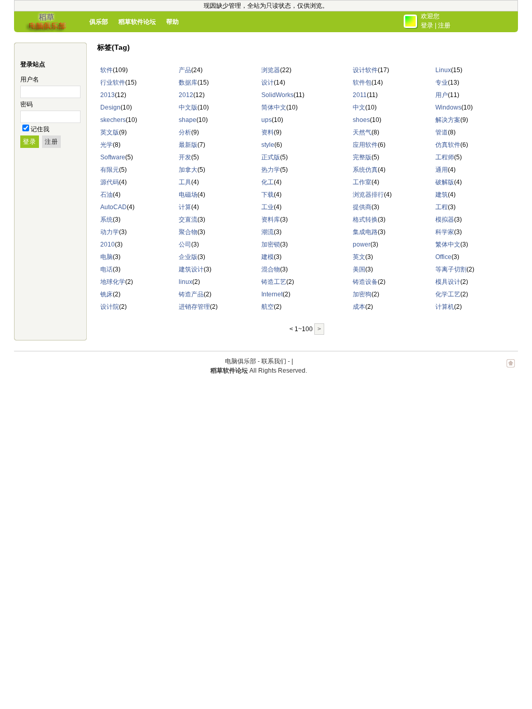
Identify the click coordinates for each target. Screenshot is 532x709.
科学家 (444, 232)
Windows (448, 107)
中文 (359, 107)
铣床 (106, 294)
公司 (185, 244)
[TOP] (510, 368)
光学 (106, 144)
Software (112, 157)
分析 (185, 132)
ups (266, 120)
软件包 (362, 82)
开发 (185, 157)
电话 (106, 269)
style (267, 144)
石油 (106, 194)
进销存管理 (194, 306)
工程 (441, 207)
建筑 (441, 194)
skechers (113, 120)
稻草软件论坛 (137, 21)
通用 (441, 169)
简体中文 (273, 107)
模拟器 (444, 219)
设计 (267, 82)
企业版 (188, 257)
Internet (272, 294)
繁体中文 (447, 244)
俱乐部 (98, 21)
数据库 (188, 82)
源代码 (109, 182)
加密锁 (270, 244)
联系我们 (273, 361)
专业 (441, 82)
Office (443, 257)
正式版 (270, 157)
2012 (186, 95)
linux (185, 281)
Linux (443, 70)
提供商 (362, 207)
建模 (267, 257)
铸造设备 (365, 281)
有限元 (109, 169)
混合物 (270, 269)
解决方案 (447, 120)
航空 (267, 306)
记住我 (40, 129)
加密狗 (362, 294)
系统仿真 (365, 169)
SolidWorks (277, 95)
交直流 (188, 219)
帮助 (172, 21)
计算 (185, 207)
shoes (361, 120)
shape (187, 120)
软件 (106, 70)
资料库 (270, 219)
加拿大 (188, 169)
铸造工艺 (273, 281)
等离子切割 (451, 269)
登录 (427, 25)
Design (110, 107)
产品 (185, 70)
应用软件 (365, 144)
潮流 (267, 232)
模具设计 (447, 281)
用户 (441, 95)
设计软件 (365, 70)
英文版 (109, 132)
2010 (107, 244)
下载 (267, 194)
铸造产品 (191, 294)
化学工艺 (447, 294)
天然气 (362, 132)
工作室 (362, 182)
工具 (185, 182)
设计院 (109, 306)
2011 (360, 95)
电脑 (106, 257)
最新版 (188, 144)
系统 (106, 219)
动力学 (109, 232)
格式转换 (365, 219)
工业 (267, 207)
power (361, 244)
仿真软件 (447, 144)
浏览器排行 (368, 194)
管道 (441, 132)
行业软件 (112, 82)
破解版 (444, 182)
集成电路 (365, 232)
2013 (107, 95)
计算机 (444, 306)
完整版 (362, 157)
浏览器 (270, 70)
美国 (359, 269)
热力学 (270, 169)
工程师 (444, 157)
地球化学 (112, 281)
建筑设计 (191, 269)
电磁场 (188, 194)
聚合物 (188, 232)
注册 (444, 25)
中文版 (188, 107)
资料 (267, 132)
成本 (359, 306)
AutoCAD (113, 207)
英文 (359, 257)
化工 (267, 182)
